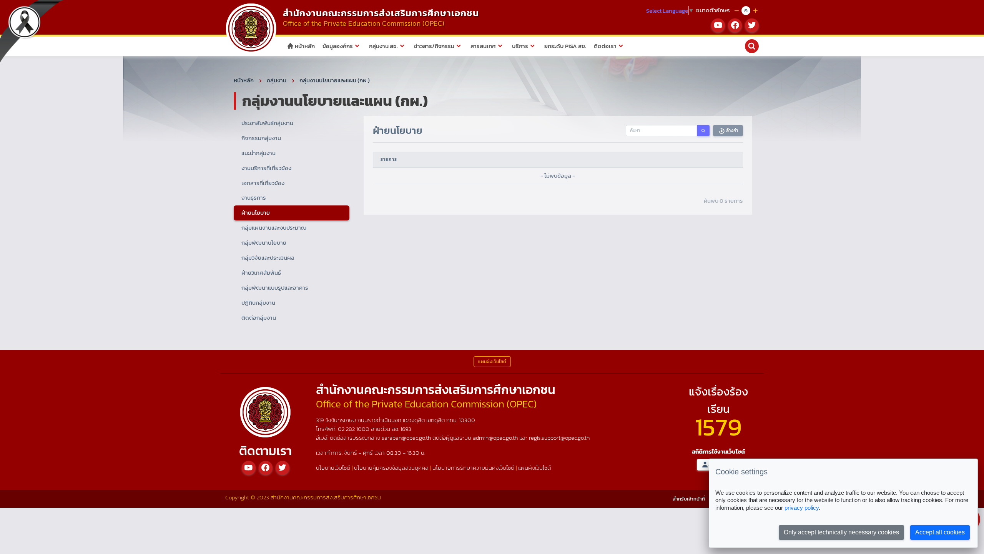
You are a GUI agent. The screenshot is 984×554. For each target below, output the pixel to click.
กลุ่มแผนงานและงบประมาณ (273, 227)
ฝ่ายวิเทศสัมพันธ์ (261, 272)
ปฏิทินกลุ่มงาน (258, 302)
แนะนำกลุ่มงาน (258, 153)
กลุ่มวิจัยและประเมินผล (267, 257)
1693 (406, 428)
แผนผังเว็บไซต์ (534, 467)
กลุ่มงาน (276, 80)
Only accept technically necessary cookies (841, 532)
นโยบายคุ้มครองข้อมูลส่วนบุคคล (391, 467)
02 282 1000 (354, 428)
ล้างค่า (731, 130)
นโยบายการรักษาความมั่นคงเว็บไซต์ (473, 467)
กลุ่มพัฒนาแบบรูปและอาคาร (274, 287)
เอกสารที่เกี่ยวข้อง (262, 183)
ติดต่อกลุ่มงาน (258, 317)
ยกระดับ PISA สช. (565, 46)
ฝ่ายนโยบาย (255, 212)
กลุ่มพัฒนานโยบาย (263, 242)
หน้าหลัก (304, 46)
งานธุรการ (253, 197)
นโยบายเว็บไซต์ (333, 467)
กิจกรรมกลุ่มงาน (261, 137)
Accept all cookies (940, 532)
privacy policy (802, 507)
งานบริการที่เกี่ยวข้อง (266, 168)
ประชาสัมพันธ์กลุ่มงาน (267, 122)
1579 (718, 427)
